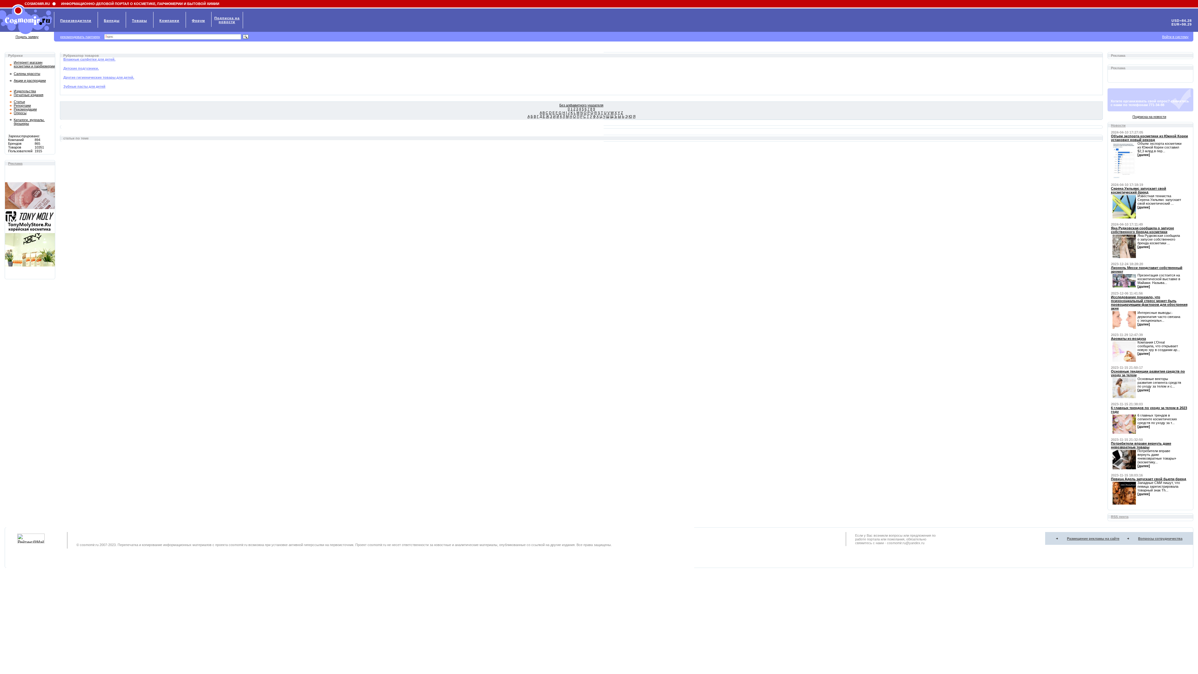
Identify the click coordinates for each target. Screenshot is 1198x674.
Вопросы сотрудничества (1160, 538)
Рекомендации (25, 109)
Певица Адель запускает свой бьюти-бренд (1148, 479)
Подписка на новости (1149, 117)
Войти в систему (1175, 37)
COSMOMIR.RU (37, 4)
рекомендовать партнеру (80, 37)
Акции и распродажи (30, 80)
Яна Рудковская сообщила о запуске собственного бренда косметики (1142, 230)
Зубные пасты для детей (84, 86)
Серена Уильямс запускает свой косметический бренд (1138, 190)
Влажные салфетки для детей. (89, 59)
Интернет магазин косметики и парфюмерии (34, 64)
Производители (75, 20)
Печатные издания (28, 95)
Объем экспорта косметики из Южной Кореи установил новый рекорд (1149, 138)
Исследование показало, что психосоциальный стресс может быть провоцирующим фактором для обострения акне (1149, 302)
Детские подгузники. (81, 68)
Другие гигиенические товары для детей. (98, 77)
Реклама (15, 163)
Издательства (25, 91)
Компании (169, 20)
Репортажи (22, 105)
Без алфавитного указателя (581, 105)
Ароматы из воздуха (1128, 338)
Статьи (19, 102)
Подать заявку (27, 37)
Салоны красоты (27, 74)
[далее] (1143, 155)
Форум (198, 20)
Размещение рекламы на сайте (1093, 538)
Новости (1118, 125)
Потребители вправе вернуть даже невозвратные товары (1141, 445)
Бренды (111, 20)
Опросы (20, 113)
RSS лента (1119, 517)
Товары (139, 20)
